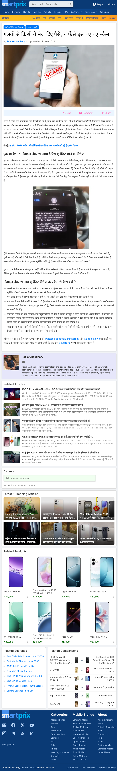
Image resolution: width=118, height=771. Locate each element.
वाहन (104, 18)
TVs (66, 12)
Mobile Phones (58, 720)
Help (100, 738)
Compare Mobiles (106, 748)
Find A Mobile (104, 745)
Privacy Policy (88, 767)
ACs (53, 745)
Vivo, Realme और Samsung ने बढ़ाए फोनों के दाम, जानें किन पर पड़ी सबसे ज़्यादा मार (58, 540)
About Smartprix (105, 720)
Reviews (16, 12)
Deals (53, 759)
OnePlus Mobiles (81, 738)
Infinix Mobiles (80, 748)
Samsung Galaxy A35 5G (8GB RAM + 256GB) (44, 591)
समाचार (52, 18)
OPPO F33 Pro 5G (98, 591)
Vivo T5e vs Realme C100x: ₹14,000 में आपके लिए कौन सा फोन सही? (95, 516)
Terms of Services (107, 767)
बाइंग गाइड (69, 18)
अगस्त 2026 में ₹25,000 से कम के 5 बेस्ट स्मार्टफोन (95, 540)
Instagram (73, 338)
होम (44, 18)
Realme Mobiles (80, 727)
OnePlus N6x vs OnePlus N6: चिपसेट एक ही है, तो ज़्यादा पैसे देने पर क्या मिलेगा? (57, 436)
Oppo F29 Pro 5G (12, 591)
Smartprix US (8, 744)
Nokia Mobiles (79, 759)
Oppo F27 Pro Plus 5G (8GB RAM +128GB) (43, 637)
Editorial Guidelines (107, 727)
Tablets (47, 12)
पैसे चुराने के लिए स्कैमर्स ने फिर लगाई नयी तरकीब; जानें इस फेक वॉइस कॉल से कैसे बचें (56, 420)
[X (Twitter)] (22, 725)
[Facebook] (13, 725)
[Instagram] (4, 733)
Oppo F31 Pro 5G (70, 591)
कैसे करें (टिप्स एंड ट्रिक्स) (14, 27)
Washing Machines (60, 752)
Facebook (60, 338)
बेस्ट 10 (79, 18)
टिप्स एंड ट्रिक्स (92, 18)
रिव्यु (59, 18)
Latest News (104, 752)
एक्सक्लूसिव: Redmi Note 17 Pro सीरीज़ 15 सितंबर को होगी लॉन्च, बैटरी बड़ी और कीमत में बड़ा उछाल (58, 516)
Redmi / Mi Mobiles (82, 723)
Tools (100, 741)
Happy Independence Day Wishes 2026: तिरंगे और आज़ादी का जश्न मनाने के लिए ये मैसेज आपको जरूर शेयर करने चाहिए (21, 516)
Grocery (55, 756)
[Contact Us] (4, 725)
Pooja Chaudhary (32, 356)
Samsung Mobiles (81, 720)
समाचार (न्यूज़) (32, 27)
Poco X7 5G (67, 637)
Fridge (54, 748)
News (6, 12)
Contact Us (103, 734)
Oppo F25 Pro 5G (98, 637)
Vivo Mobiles (79, 730)
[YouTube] (31, 725)
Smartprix (65, 342)
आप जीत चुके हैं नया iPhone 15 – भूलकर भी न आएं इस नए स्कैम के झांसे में (52, 405)
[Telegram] (13, 733)
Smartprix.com (27, 767)
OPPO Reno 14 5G (12, 637)
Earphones (56, 730)
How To (26, 12)
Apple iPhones (80, 745)
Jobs (100, 730)
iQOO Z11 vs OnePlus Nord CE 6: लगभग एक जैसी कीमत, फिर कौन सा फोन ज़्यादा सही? (61, 389)
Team (100, 723)
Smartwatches (58, 734)
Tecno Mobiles (80, 756)
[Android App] (31, 733)
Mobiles (37, 12)
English (112, 18)
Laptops (57, 12)
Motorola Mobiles (81, 734)
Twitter (49, 338)
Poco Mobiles (79, 752)
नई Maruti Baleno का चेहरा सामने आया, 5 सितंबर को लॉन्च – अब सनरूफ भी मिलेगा (20, 540)
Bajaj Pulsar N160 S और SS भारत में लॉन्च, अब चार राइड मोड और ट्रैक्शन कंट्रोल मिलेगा (60, 452)
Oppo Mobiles (79, 741)
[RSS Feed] (22, 733)
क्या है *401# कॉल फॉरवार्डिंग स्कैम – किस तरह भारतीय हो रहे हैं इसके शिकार (44, 145)
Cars (53, 727)
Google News (92, 338)
